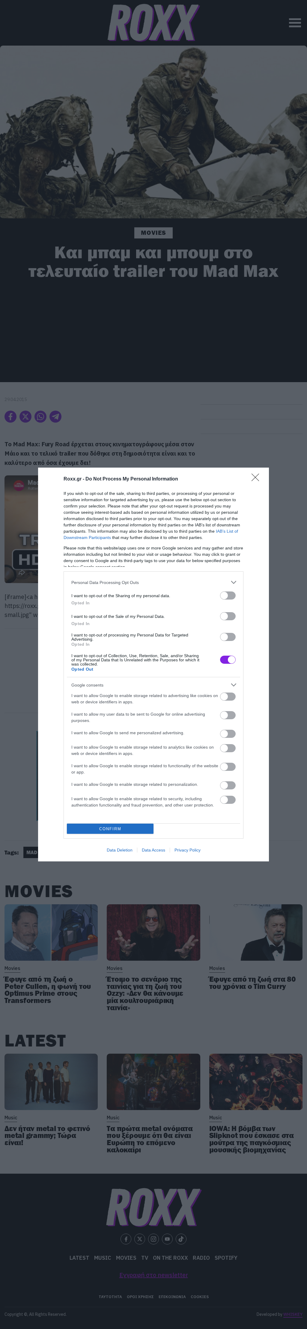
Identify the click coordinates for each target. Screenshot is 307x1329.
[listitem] (153, 582)
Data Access (153, 850)
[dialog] (153, 664)
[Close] (257, 479)
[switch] (228, 595)
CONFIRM (110, 829)
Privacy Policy (187, 850)
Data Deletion (120, 850)
